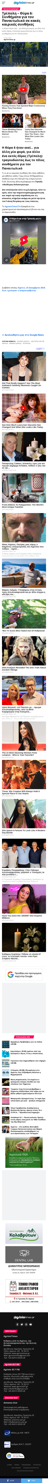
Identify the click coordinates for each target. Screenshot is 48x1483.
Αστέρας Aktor (38, 341)
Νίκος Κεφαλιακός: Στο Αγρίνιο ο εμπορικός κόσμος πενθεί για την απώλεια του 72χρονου (25, 1081)
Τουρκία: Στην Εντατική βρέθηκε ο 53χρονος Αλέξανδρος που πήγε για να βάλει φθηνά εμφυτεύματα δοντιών (27, 1091)
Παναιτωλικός (16, 343)
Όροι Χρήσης (16, 1468)
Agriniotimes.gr (9, 40)
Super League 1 (24, 341)
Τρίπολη (27, 343)
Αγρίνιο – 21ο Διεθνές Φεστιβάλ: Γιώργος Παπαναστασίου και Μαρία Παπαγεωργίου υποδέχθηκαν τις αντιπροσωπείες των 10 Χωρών (26, 1130)
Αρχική (9, 1465)
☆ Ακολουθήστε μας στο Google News (23, 335)
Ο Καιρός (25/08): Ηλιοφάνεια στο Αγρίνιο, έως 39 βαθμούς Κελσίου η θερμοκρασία (26, 1072)
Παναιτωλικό (12, 168)
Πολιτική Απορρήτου (31, 1468)
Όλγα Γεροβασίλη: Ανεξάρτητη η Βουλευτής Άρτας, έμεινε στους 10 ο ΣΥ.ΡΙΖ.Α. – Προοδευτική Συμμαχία (26, 1110)
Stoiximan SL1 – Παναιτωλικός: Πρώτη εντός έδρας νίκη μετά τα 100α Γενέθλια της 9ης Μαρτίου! (28, 1119)
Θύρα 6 (10, 148)
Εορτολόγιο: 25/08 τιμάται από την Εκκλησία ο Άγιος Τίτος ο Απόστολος (27, 1052)
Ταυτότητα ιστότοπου (25, 1471)
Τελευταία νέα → (24, 1037)
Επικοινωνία (26, 1465)
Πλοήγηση (37, 1465)
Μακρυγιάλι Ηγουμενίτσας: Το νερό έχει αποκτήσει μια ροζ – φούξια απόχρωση (28, 1099)
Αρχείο (16, 1465)
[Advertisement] (25, 273)
